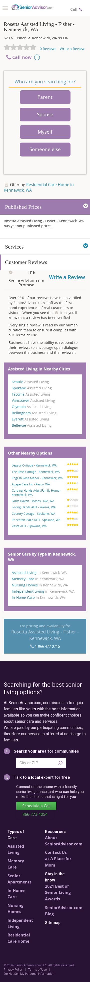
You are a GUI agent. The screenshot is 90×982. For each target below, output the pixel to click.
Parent (45, 97)
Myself (45, 132)
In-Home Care (38, 597)
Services (14, 247)
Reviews (48, 48)
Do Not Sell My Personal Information (29, 974)
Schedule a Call (36, 806)
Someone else (45, 149)
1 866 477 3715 (47, 646)
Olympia (32, 406)
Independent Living (43, 591)
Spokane (32, 388)
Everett (30, 419)
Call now (22, 57)
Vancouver (33, 400)
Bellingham (34, 413)
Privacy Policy (13, 969)
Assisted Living (39, 572)
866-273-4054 (35, 814)
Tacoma (31, 394)
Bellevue (32, 425)
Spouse (45, 114)
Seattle (30, 381)
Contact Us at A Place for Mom (58, 859)
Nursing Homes (40, 585)
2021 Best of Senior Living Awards (58, 892)
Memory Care (38, 578)
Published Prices (23, 207)
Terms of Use (37, 969)
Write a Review (72, 48)
